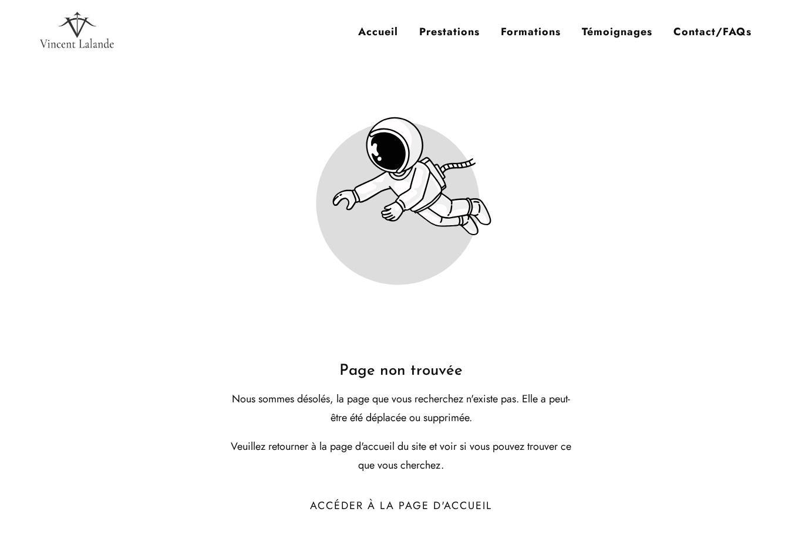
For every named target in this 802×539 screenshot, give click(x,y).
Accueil (378, 31)
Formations (531, 31)
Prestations (449, 31)
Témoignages (617, 31)
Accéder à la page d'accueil (401, 505)
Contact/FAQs (712, 31)
